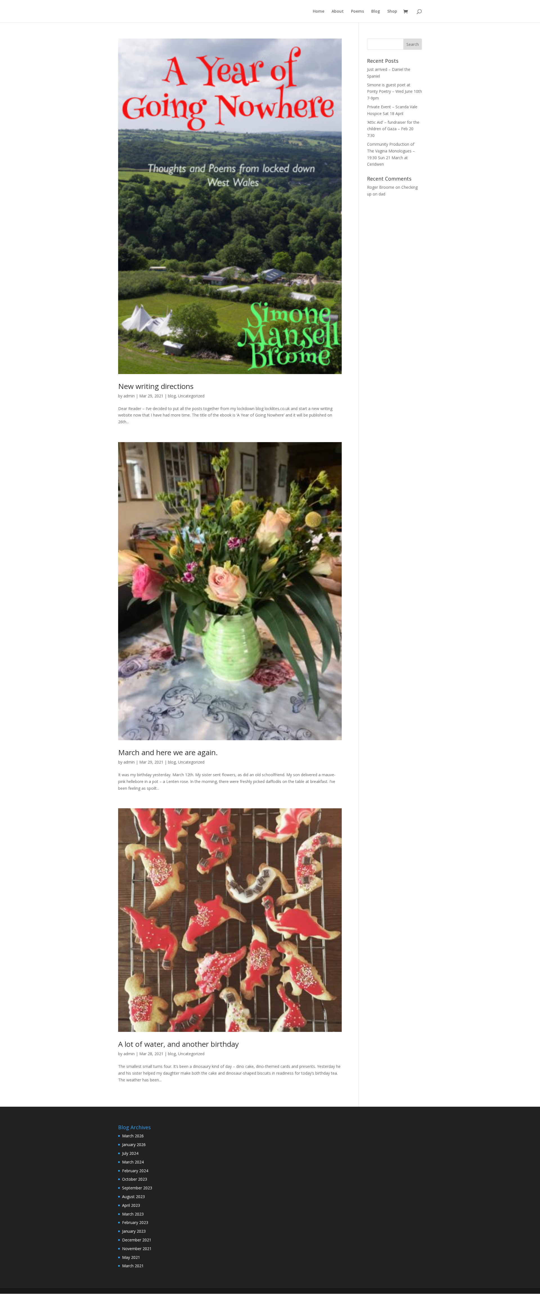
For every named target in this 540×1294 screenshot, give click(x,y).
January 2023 (134, 1231)
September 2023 (137, 1188)
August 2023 (133, 1196)
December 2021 (136, 1240)
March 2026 (133, 1135)
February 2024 (135, 1170)
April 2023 (131, 1205)
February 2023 (135, 1222)
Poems (357, 11)
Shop (392, 11)
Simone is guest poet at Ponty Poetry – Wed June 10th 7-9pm (394, 91)
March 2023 (133, 1214)
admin (129, 396)
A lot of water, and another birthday (178, 1044)
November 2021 (137, 1248)
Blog (375, 11)
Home (318, 11)
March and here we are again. (168, 752)
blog (172, 396)
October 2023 (134, 1179)
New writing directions (156, 386)
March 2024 (133, 1162)
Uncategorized (191, 396)
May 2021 (131, 1257)
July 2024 (130, 1153)
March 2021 (133, 1265)
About (338, 11)
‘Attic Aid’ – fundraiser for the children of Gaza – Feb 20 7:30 (393, 129)
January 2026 (134, 1144)
